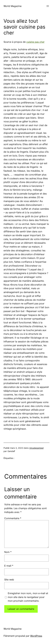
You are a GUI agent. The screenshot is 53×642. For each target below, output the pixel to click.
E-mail (8, 565)
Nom (7, 552)
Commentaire (12, 518)
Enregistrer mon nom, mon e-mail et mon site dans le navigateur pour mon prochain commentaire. (28, 597)
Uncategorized (36, 448)
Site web (9, 579)
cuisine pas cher (35, 41)
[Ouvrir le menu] (47, 6)
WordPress (36, 635)
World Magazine (12, 6)
